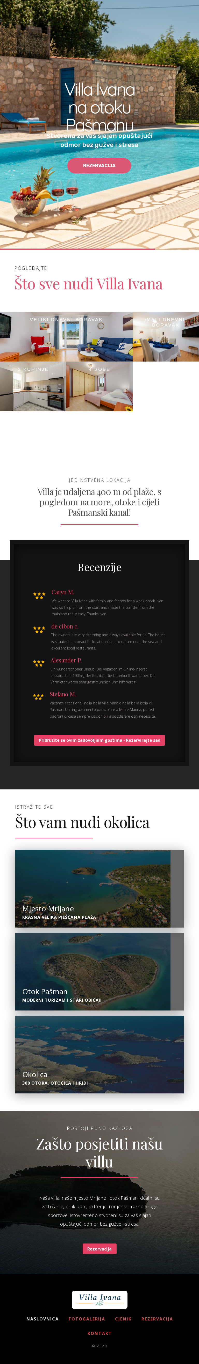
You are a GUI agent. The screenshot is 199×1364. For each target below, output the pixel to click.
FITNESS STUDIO (166, 369)
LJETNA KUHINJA (33, 419)
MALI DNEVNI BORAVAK (166, 322)
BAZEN (133, 419)
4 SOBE (99, 369)
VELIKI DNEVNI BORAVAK (66, 319)
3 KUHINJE (33, 369)
